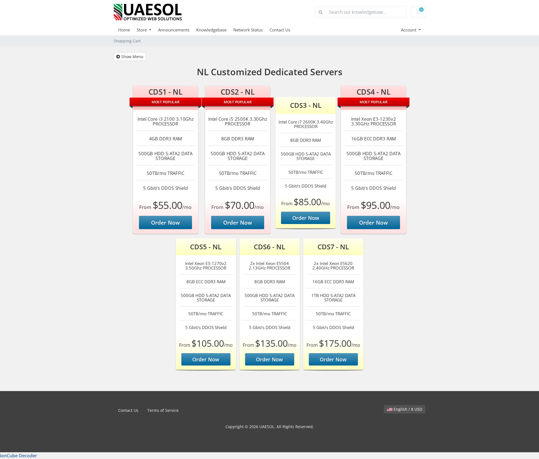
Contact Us (280, 30)
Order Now (165, 222)
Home (124, 30)
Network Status (248, 30)
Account (409, 30)
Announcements (173, 30)
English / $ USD (407, 409)
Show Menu (131, 56)
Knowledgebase (211, 30)
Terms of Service (163, 410)
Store (142, 30)
